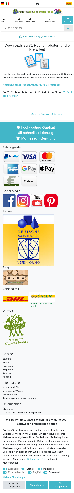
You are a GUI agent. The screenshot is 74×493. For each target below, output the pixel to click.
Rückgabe (8, 366)
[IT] (8, 4)
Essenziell (13, 468)
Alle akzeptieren (60, 485)
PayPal (37, 472)
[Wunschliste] (50, 20)
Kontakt (7, 376)
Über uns (8, 408)
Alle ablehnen (37, 485)
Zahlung (7, 358)
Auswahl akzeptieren (13, 485)
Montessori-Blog (11, 387)
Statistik (31, 468)
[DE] (2, 4)
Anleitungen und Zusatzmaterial (20, 398)
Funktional (54, 472)
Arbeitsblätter (10, 394)
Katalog (7, 373)
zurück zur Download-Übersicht (46, 114)
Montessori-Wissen (13, 391)
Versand (7, 362)
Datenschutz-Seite (37, 459)
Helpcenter (8, 369)
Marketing (48, 468)
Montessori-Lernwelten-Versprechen (22, 412)
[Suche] (68, 28)
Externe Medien (16, 472)
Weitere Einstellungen (14, 477)
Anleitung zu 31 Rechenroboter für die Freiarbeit (31, 84)
